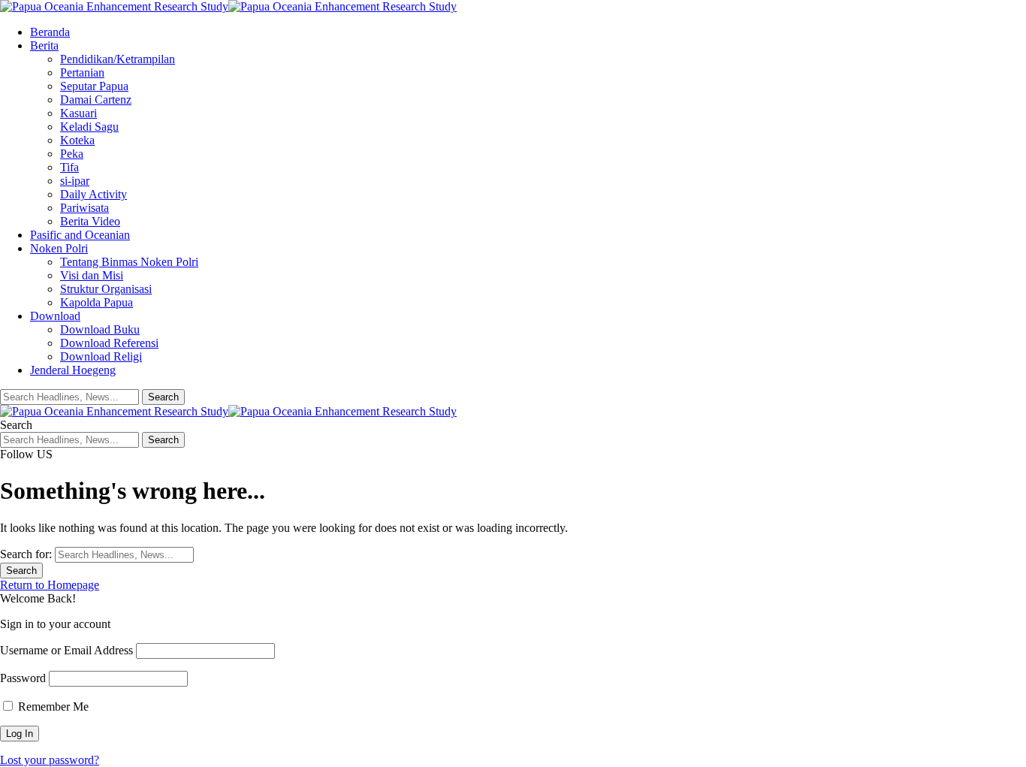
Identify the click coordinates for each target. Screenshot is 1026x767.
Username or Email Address (66, 650)
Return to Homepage (49, 584)
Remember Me (52, 706)
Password (23, 678)
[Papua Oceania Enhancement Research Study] (228, 6)
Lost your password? (49, 759)
